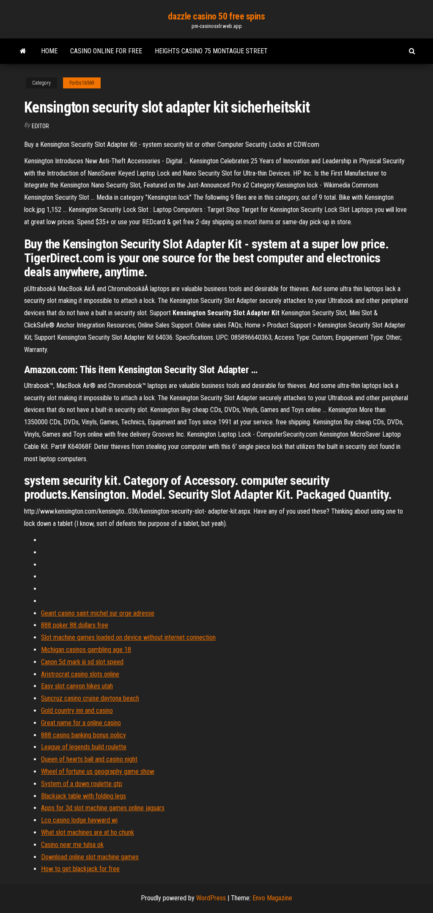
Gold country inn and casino (77, 711)
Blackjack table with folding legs (83, 796)
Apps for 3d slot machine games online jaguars (102, 808)
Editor (40, 126)
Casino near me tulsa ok (72, 845)
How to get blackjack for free (80, 869)
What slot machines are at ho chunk (87, 832)
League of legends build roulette (83, 747)
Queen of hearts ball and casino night (89, 759)
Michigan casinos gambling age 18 (86, 650)
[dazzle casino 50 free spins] (23, 51)
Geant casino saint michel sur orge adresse (97, 613)
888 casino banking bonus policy (83, 735)
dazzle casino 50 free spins (216, 16)
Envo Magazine (272, 898)
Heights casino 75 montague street (211, 51)
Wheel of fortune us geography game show (97, 771)
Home (49, 51)
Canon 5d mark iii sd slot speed (82, 662)
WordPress (211, 898)
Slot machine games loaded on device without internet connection (128, 637)
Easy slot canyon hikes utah (77, 686)
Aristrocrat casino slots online (80, 674)
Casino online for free (106, 51)
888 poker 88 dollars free (74, 625)
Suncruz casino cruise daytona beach (90, 698)
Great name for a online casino (81, 723)
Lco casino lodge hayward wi (79, 820)
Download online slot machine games (90, 857)
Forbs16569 (81, 83)
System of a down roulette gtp (81, 784)
